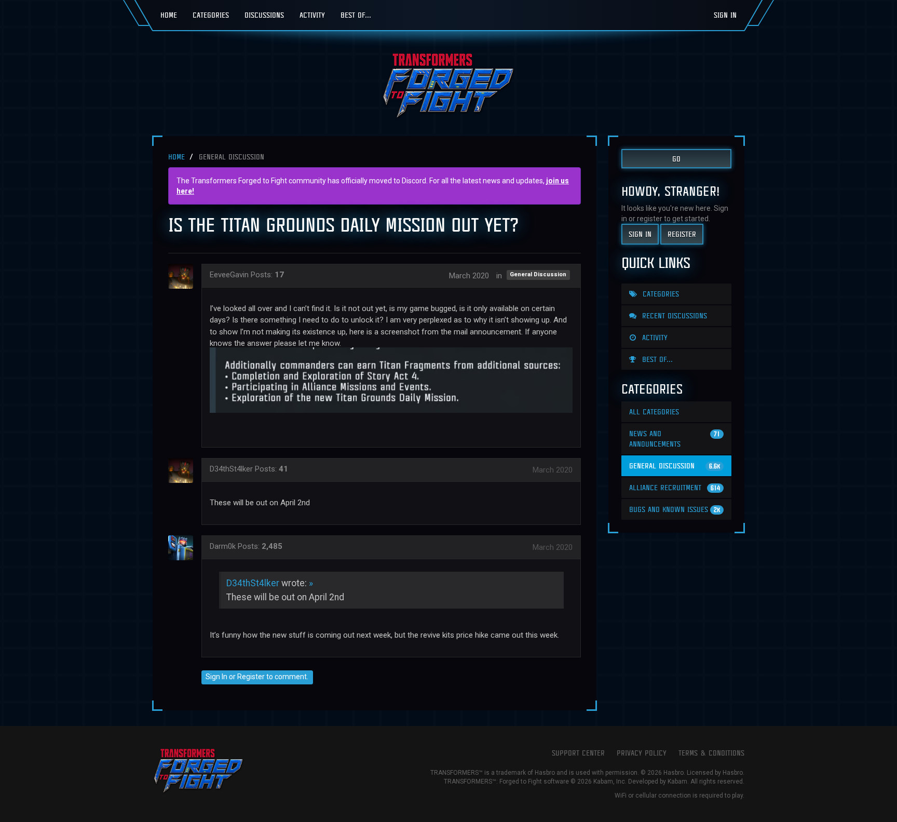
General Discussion (538, 275)
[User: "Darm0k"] (183, 547)
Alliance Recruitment (674, 487)
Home (168, 14)
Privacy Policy (642, 752)
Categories (211, 14)
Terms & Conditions (711, 752)
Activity (312, 14)
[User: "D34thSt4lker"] (183, 470)
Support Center (578, 752)
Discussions (264, 14)
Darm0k (223, 546)
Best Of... (356, 14)
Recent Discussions (673, 315)
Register (251, 676)
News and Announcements (674, 438)
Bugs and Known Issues (674, 509)
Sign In (725, 14)
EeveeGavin (229, 274)
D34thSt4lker (231, 469)
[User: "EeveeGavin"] (183, 276)
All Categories (654, 411)
